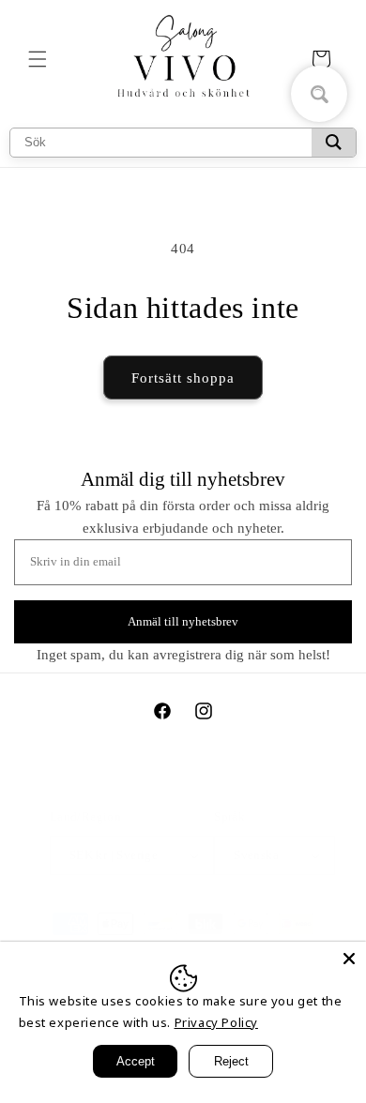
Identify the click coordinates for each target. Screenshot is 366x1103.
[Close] (349, 958)
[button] (37, 59)
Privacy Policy (216, 1022)
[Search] (334, 142)
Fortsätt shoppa (183, 377)
